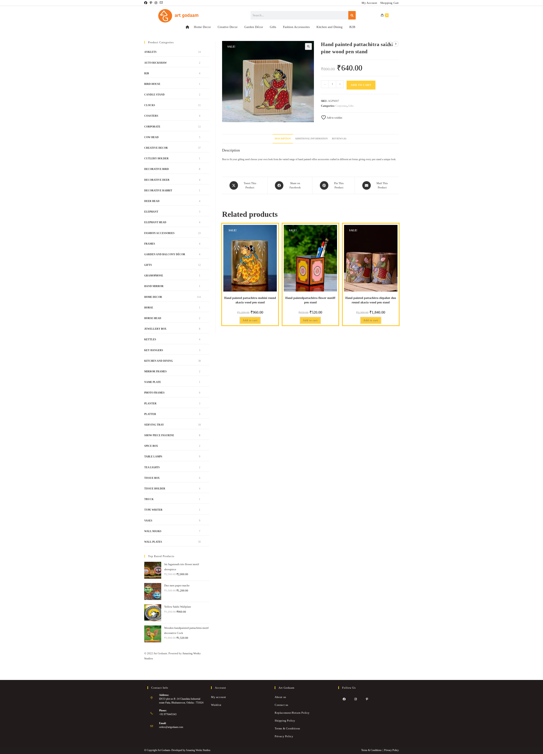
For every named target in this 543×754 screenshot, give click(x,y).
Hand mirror (154, 286)
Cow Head (151, 137)
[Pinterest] (367, 699)
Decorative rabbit (158, 190)
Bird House (152, 84)
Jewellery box (155, 328)
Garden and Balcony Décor (164, 254)
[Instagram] (355, 699)
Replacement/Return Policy (292, 712)
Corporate (341, 105)
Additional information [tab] (311, 138)
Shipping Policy (285, 720)
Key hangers (153, 350)
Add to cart (361, 85)
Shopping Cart (389, 2)
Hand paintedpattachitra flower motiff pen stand (310, 300)
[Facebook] (344, 699)
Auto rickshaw (155, 62)
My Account (369, 2)
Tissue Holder (154, 488)
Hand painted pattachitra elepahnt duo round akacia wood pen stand (370, 300)
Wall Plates (153, 541)
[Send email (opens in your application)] (161, 3)
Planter (150, 403)
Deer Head (152, 201)
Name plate (152, 382)
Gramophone (153, 275)
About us (280, 697)
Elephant (151, 211)
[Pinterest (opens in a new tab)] (150, 3)
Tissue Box (152, 478)
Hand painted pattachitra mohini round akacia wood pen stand (250, 300)
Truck (149, 499)
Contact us (281, 704)
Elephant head (155, 222)
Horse (148, 307)
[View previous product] (389, 44)
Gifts (273, 27)
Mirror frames (155, 371)
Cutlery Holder (156, 158)
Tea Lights (152, 467)
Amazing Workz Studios (198, 750)
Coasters (151, 115)
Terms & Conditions (287, 728)
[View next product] (396, 44)
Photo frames (154, 392)
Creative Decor (228, 27)
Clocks (149, 105)
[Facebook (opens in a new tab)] (146, 3)
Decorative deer (156, 179)
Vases (148, 520)
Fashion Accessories (296, 27)
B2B (352, 27)
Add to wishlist (334, 117)
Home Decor (202, 27)
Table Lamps (153, 456)
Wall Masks (152, 531)
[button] (308, 46)
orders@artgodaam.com (171, 727)
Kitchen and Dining (329, 27)
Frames (149, 243)
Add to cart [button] (250, 320)
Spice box (151, 445)
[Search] (352, 15)
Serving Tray (154, 424)
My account (218, 697)
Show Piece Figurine (159, 435)
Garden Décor (253, 27)
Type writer (153, 509)
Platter (150, 414)
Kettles (150, 339)
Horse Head (152, 318)
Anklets (150, 51)
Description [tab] (283, 138)
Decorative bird (156, 169)
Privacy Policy (284, 736)
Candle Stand (154, 94)
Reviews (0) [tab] (339, 138)
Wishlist (216, 704)
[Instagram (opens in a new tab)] (155, 3)
